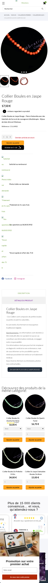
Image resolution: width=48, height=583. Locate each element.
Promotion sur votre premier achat (19, 563)
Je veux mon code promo (19, 577)
